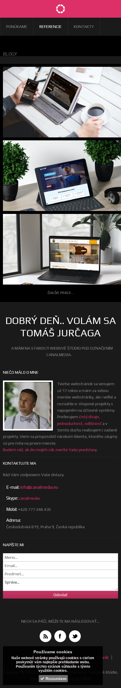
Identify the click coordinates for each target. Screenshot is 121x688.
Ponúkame (16, 26)
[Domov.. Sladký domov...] (60, 9)
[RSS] (45, 636)
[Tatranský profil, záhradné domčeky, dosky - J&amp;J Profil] (60, 259)
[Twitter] (75, 636)
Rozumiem (55, 678)
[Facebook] (60, 636)
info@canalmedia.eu (39, 487)
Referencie (50, 26)
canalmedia (29, 498)
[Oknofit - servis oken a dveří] (60, 185)
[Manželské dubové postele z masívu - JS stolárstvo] (60, 107)
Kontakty (84, 26)
